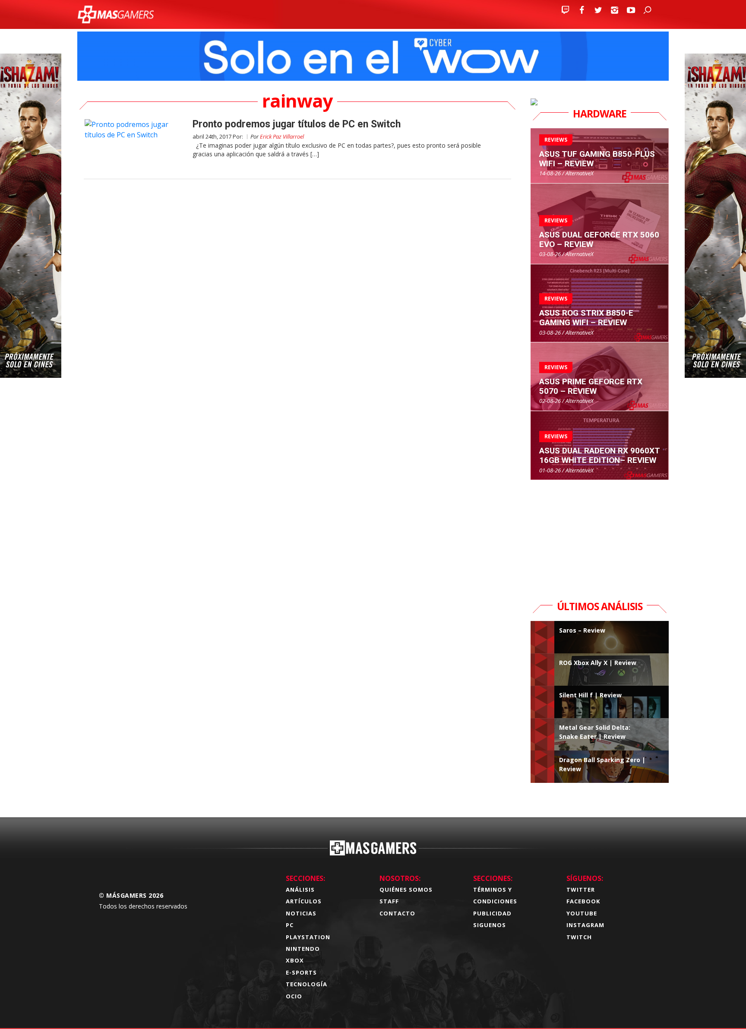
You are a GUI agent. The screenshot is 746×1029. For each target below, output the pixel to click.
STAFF (389, 901)
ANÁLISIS (300, 889)
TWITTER (580, 889)
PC (290, 925)
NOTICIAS (301, 913)
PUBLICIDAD (492, 913)
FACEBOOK (583, 901)
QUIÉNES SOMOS (406, 889)
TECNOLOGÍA (306, 984)
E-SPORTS (301, 972)
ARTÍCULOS (304, 901)
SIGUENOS (489, 925)
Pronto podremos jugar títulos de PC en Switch (297, 124)
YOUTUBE (581, 913)
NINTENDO (303, 949)
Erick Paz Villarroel (282, 136)
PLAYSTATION (308, 937)
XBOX (295, 960)
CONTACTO (397, 913)
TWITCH (579, 937)
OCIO (294, 996)
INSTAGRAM (585, 925)
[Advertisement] (599, 534)
